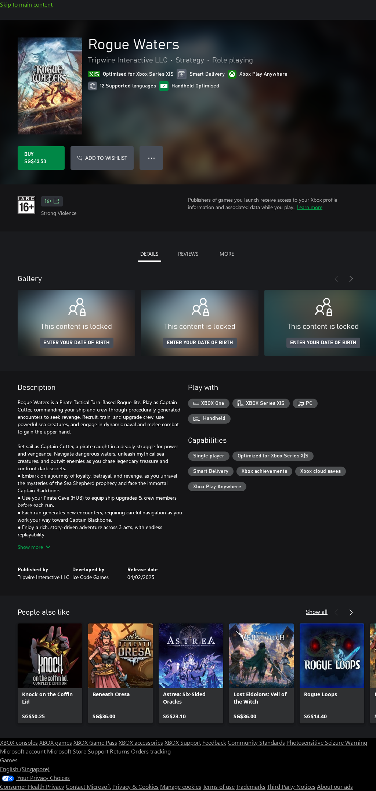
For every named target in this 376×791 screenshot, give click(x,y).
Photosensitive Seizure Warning (326, 742)
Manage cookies (180, 786)
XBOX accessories (141, 742)
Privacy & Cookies (135, 786)
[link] (50, 673)
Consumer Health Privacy (32, 786)
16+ (48, 201)
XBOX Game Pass (95, 742)
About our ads (335, 786)
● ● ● (151, 158)
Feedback (214, 742)
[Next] (351, 279)
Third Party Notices (291, 786)
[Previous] (336, 279)
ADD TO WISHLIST (106, 157)
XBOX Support (182, 742)
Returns (120, 751)
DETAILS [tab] (149, 253)
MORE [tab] (227, 253)
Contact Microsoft (88, 786)
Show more (30, 546)
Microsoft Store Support (77, 751)
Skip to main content (26, 4)
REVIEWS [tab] (188, 253)
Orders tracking (151, 751)
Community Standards (256, 742)
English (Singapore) (25, 769)
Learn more (309, 207)
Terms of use (219, 786)
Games (9, 760)
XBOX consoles (19, 742)
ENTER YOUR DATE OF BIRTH (76, 342)
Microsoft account (23, 751)
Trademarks (250, 786)
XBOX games (55, 742)
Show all (317, 611)
